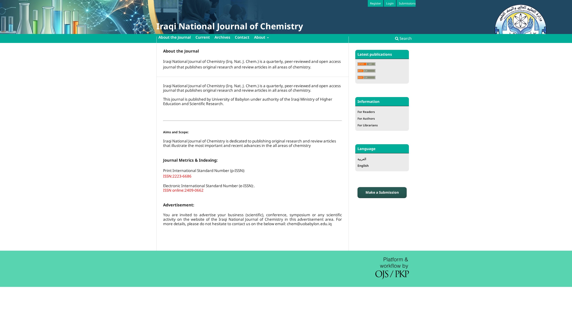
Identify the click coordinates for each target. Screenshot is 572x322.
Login (390, 3)
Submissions (407, 3)
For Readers (366, 112)
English (363, 165)
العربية (362, 159)
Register (375, 3)
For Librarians (368, 125)
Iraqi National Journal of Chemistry (229, 26)
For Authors (366, 119)
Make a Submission (382, 192)
